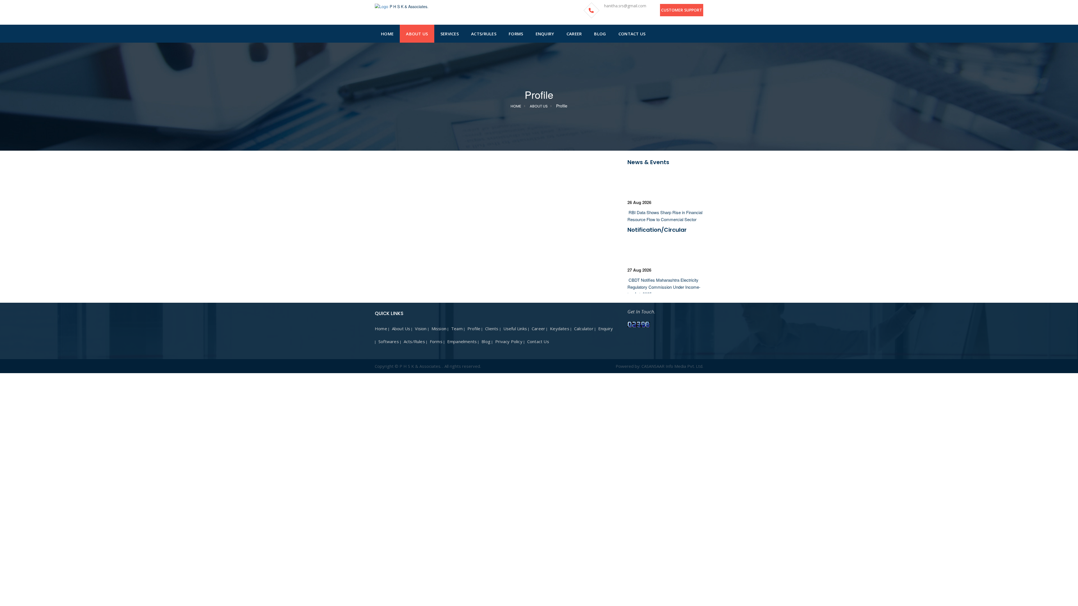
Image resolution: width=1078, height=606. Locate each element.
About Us (539, 106)
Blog (485, 341)
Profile (473, 328)
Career (538, 328)
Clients (491, 328)
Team (457, 328)
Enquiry (605, 328)
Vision (420, 328)
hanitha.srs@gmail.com (625, 5)
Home (516, 106)
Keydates (559, 328)
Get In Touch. (641, 311)
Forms (436, 341)
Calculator (583, 328)
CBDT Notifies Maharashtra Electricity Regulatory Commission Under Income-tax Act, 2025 (663, 282)
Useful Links (515, 328)
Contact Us (538, 341)
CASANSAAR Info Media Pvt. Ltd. (672, 366)
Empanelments (462, 341)
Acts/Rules (414, 341)
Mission (438, 328)
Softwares (388, 341)
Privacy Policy (508, 341)
